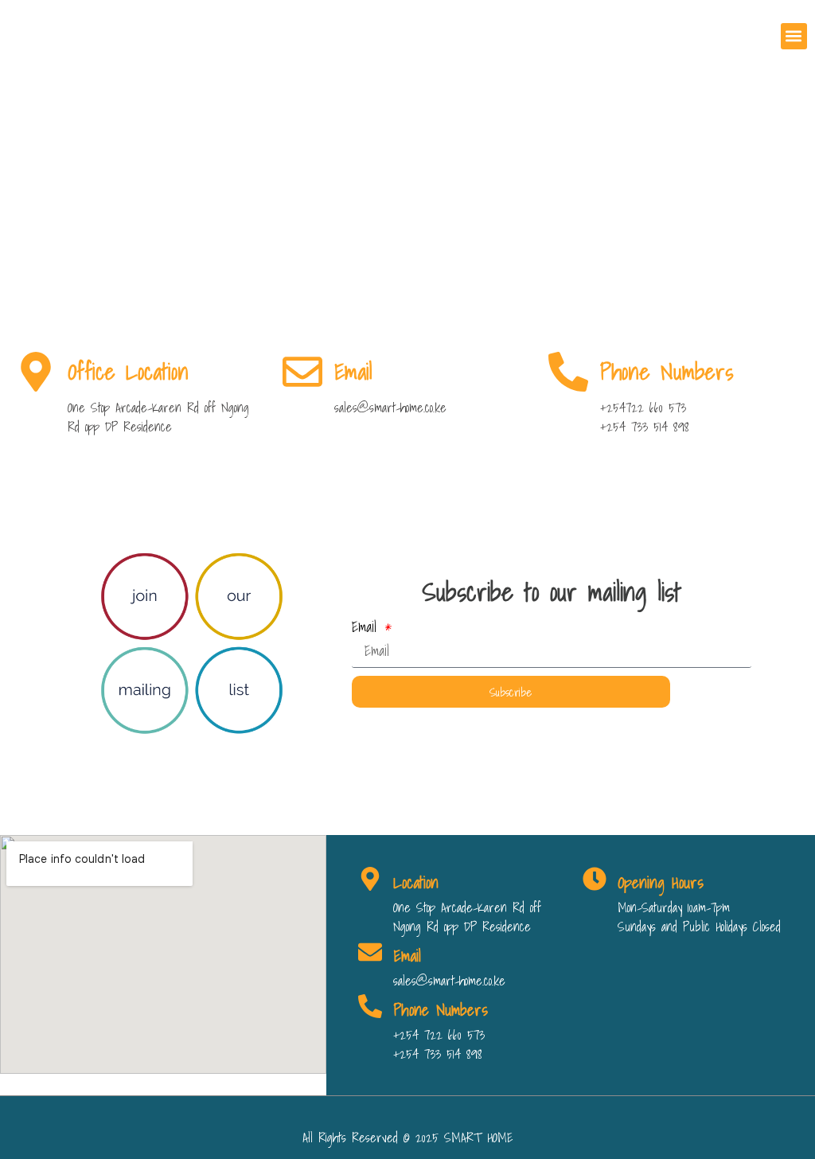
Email (367, 627)
